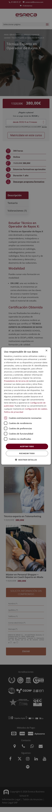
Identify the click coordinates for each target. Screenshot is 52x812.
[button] (26, 459)
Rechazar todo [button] (27, 453)
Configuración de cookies (36, 409)
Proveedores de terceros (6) (16, 381)
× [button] (46, 351)
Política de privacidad (13, 412)
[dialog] (26, 406)
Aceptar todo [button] (27, 446)
